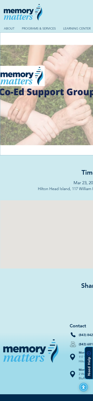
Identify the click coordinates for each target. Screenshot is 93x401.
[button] (9, 28)
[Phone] (73, 335)
